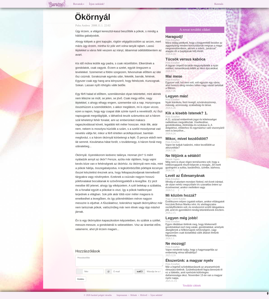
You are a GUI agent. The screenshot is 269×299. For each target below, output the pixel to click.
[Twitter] (175, 295)
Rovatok (78, 3)
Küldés (80, 279)
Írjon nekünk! (96, 3)
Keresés (218, 3)
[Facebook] (165, 295)
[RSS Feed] (180, 295)
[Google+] (170, 295)
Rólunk (133, 295)
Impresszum (122, 295)
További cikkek (192, 285)
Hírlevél (143, 295)
